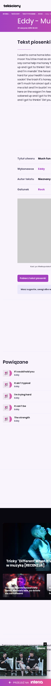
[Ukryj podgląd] (45, 644)
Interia (5, 14)
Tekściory (15, 14)
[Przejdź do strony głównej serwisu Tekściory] (11, 5)
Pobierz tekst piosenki (33, 278)
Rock (40, 14)
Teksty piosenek (29, 14)
